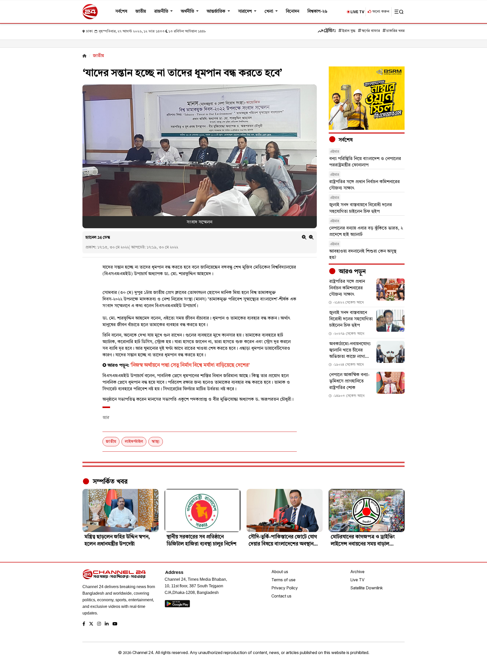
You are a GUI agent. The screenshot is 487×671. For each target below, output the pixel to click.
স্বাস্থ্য (156, 442)
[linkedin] (107, 624)
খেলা (269, 11)
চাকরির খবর (395, 31)
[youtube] (114, 624)
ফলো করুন (380, 12)
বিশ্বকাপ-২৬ (317, 11)
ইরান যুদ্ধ (348, 31)
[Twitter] (91, 624)
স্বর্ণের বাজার (371, 31)
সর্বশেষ (121, 11)
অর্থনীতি (188, 11)
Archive (357, 571)
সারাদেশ (245, 11)
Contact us (281, 595)
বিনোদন (292, 11)
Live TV (357, 579)
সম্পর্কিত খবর (109, 482)
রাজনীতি (161, 11)
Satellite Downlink (366, 587)
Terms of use (283, 579)
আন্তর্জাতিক (216, 11)
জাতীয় (140, 11)
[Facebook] (83, 624)
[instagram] (99, 624)
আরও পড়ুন (351, 272)
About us (279, 571)
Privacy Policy (284, 587)
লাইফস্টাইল (134, 442)
